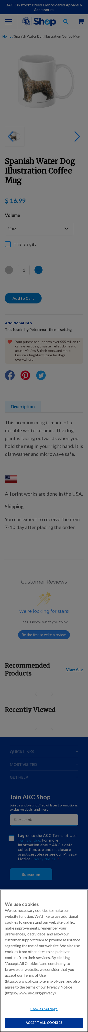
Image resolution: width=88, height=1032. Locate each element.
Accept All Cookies (44, 1023)
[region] (44, 960)
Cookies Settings (43, 1009)
